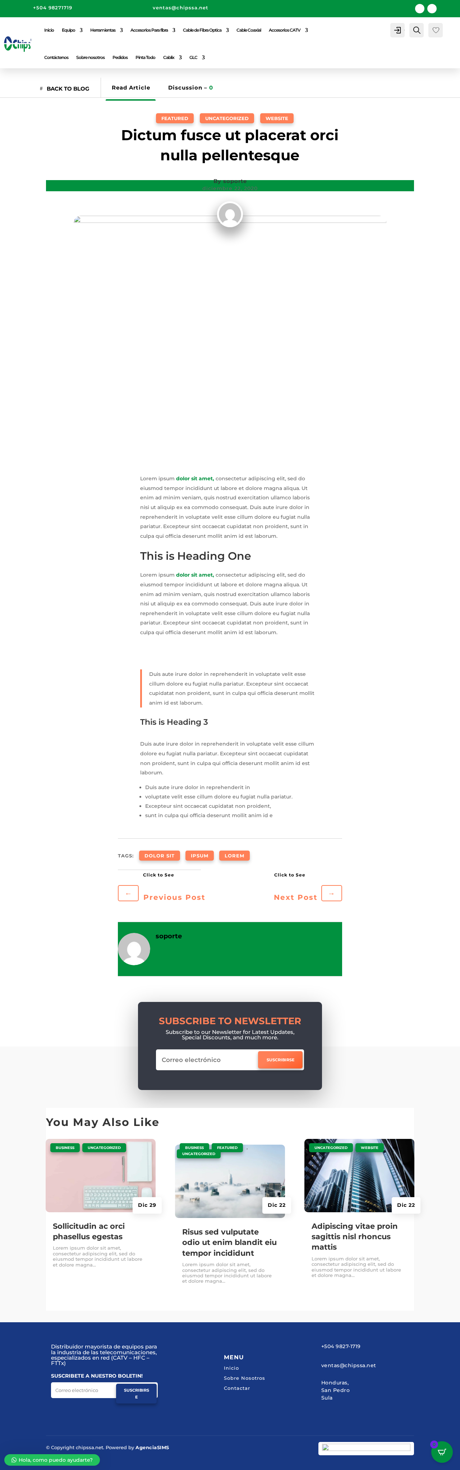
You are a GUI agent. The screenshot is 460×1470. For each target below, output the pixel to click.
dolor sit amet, (195, 478)
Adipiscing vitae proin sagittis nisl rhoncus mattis (355, 1237)
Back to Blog (68, 88)
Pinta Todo (145, 57)
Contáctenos (56, 57)
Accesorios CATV (284, 30)
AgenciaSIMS (152, 1447)
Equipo (68, 30)
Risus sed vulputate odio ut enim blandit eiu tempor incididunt (229, 1242)
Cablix (168, 57)
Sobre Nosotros (244, 1378)
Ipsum (199, 855)
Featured (174, 118)
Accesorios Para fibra (149, 30)
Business (65, 1147)
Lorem (234, 855)
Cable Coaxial (248, 30)
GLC (193, 57)
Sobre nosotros (90, 57)
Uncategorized (227, 118)
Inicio (49, 30)
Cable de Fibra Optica (202, 30)
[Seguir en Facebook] (419, 8)
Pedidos (120, 57)
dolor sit (159, 855)
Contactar (237, 1388)
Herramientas (102, 30)
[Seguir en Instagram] (432, 8)
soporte (235, 181)
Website (277, 118)
